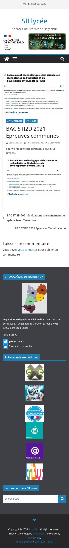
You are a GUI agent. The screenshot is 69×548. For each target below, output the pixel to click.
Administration (24, 541)
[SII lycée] (7, 59)
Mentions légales (44, 541)
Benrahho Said (15, 142)
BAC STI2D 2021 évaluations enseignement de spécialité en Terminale (36, 218)
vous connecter (27, 250)
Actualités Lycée (14, 121)
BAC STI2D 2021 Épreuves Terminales (38, 228)
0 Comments (54, 142)
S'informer (31, 121)
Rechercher (62, 499)
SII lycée (34, 20)
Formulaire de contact (21, 346)
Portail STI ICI (10, 334)
